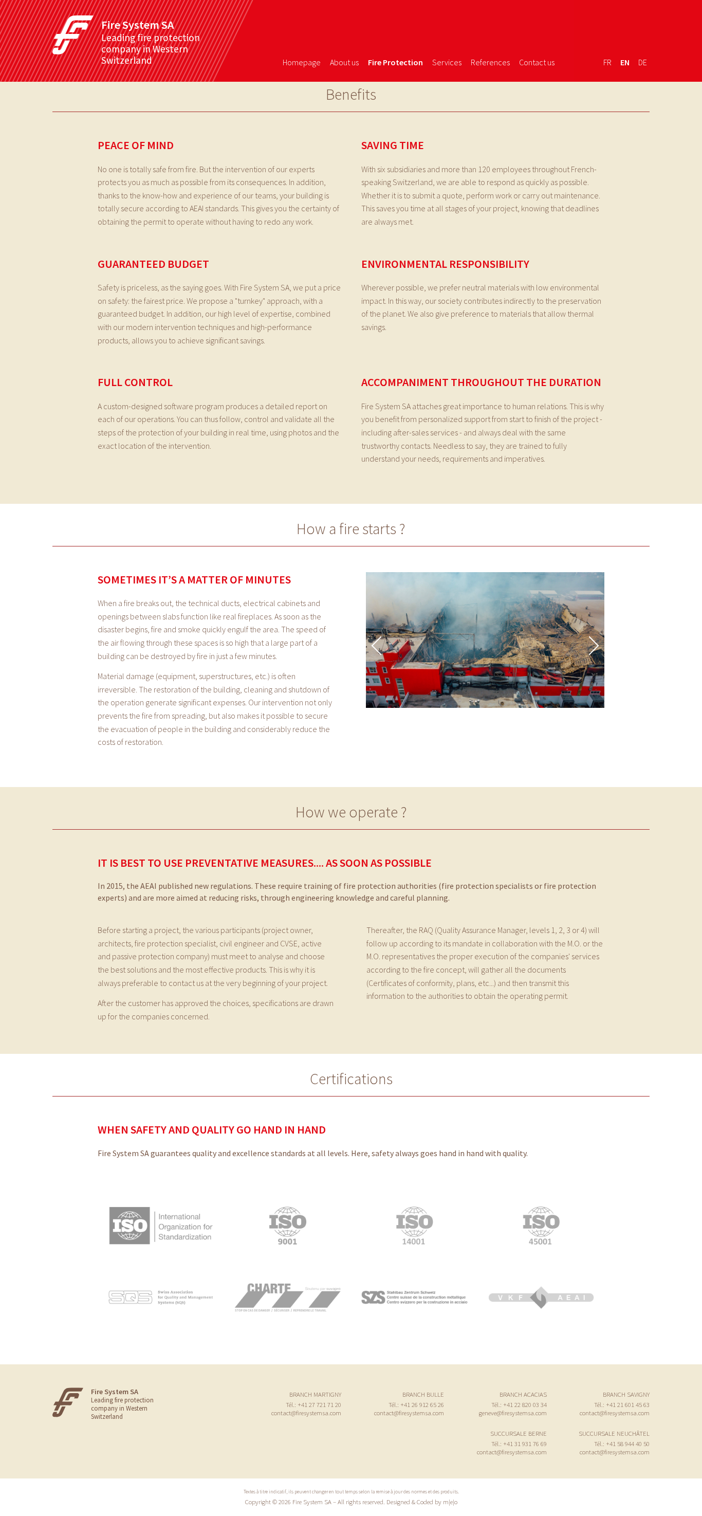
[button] (589, 645)
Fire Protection (395, 62)
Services (446, 62)
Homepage (302, 62)
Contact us (537, 62)
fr (607, 62)
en (625, 62)
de (642, 62)
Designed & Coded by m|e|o (421, 1501)
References (490, 62)
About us (344, 62)
